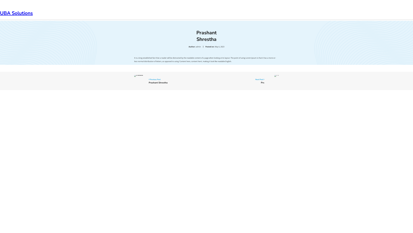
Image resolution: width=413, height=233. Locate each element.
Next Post (259, 79)
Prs (262, 82)
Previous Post (155, 79)
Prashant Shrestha (158, 82)
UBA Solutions (16, 13)
